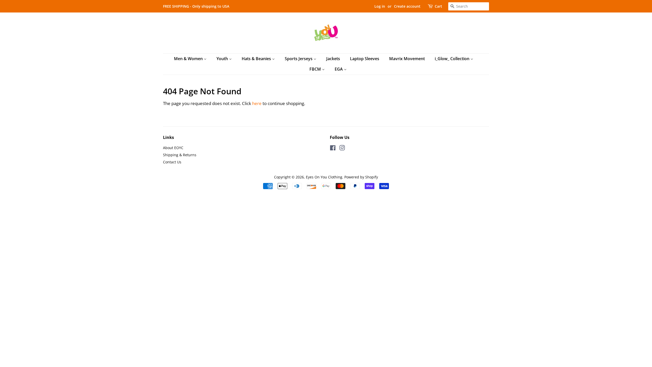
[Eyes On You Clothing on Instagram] (342, 148)
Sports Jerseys (299, 58)
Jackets (333, 58)
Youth (222, 58)
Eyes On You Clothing (324, 177)
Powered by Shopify (361, 177)
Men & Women (189, 58)
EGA (339, 69)
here (257, 103)
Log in (379, 6)
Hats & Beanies (257, 58)
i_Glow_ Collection (452, 58)
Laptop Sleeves (364, 58)
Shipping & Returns (179, 154)
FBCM (315, 69)
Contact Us (172, 162)
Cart (438, 6)
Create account (407, 6)
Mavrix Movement (407, 58)
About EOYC (173, 147)
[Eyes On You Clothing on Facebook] (333, 148)
